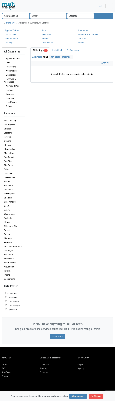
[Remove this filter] (23, 113)
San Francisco (10, 202)
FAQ (3, 368)
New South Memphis (13, 246)
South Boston (10, 263)
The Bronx (8, 165)
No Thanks (96, 396)
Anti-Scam (6, 372)
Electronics (46, 34)
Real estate (83, 30)
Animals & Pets (11, 38)
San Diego (8, 161)
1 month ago (13, 301)
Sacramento (9, 279)
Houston (8, 137)
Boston (7, 234)
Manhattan (9, 153)
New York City (10, 121)
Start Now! (57, 336)
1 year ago (12, 309)
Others (81, 42)
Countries (44, 372)
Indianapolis (9, 194)
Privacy (5, 376)
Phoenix (7, 145)
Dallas (6, 169)
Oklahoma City (10, 226)
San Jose (8, 173)
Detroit (7, 230)
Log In (80, 364)
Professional (72, 50)
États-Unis (10, 23)
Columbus (8, 190)
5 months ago (13, 305)
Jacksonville (9, 177)
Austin (7, 181)
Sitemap (43, 368)
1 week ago (12, 297)
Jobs (43, 30)
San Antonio (9, 157)
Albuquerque (10, 267)
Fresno (7, 275)
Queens (7, 141)
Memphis (8, 238)
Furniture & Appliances (88, 34)
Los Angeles (9, 125)
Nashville (8, 218)
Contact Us (44, 364)
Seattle (7, 206)
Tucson (7, 271)
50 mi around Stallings (60, 57)
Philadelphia (9, 149)
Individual (57, 50)
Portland (8, 242)
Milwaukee (9, 259)
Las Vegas (8, 250)
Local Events (47, 42)
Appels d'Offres (11, 30)
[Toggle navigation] (109, 6)
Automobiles (10, 34)
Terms (4, 364)
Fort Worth (8, 185)
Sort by (105, 63)
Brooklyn (8, 133)
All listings (39, 50)
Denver (7, 210)
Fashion (45, 38)
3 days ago (12, 293)
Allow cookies (78, 396)
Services (82, 38)
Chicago (7, 129)
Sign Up (81, 368)
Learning (8, 42)
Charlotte (8, 198)
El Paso (7, 222)
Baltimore (8, 254)
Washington (9, 214)
